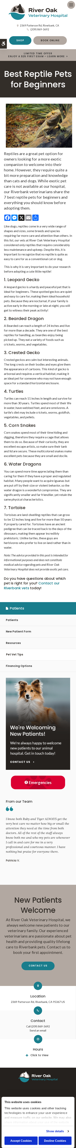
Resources (13, 643)
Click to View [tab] (39, 1055)
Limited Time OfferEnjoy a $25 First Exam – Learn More (36, 55)
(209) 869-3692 (39, 29)
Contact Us (38, 965)
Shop (20, 40)
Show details (55, 1131)
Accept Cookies (21, 1140)
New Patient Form (18, 631)
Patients (12, 620)
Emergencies (40, 782)
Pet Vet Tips (14, 654)
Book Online (50, 40)
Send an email (38, 1030)
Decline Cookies (55, 1140)
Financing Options (19, 666)
